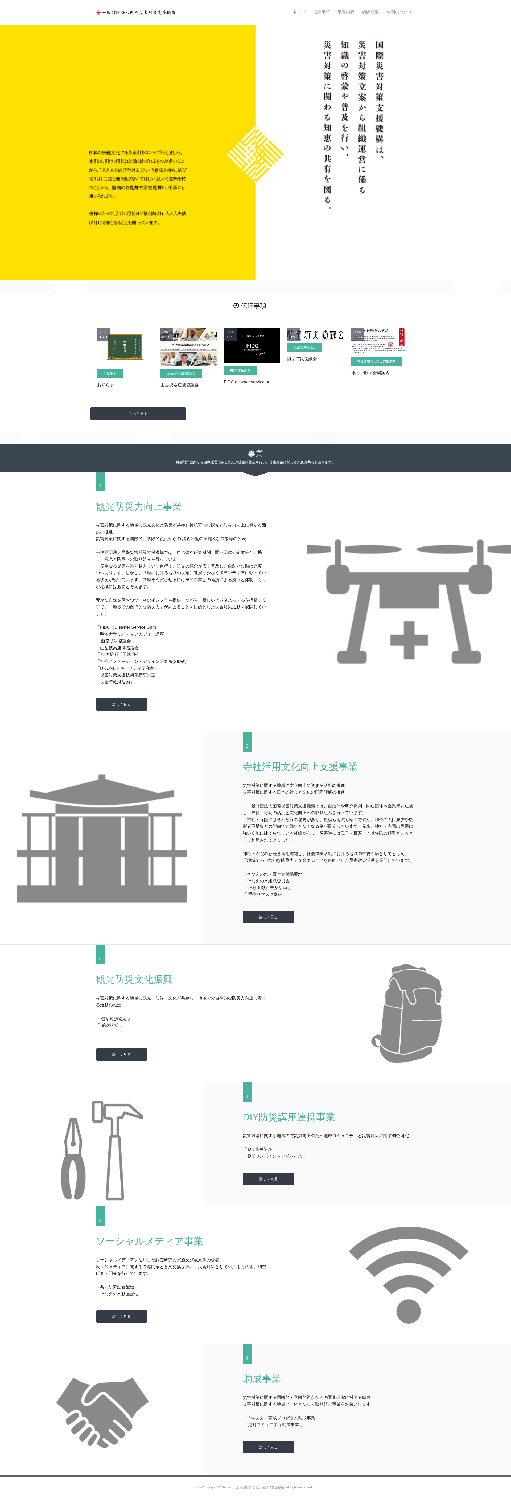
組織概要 (370, 12)
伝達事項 (321, 12)
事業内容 (346, 12)
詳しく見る (121, 704)
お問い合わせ (399, 12)
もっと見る (138, 413)
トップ (299, 12)
